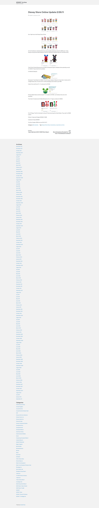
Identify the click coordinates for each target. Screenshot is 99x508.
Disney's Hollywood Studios (21, 423)
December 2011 (19, 284)
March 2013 (18, 254)
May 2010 (18, 323)
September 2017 (19, 152)
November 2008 (19, 361)
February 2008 (19, 380)
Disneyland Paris (19, 425)
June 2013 (18, 250)
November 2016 (19, 173)
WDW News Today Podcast (21, 486)
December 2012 (19, 261)
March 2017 (18, 165)
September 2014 (19, 225)
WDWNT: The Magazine (21, 496)
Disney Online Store (46, 125)
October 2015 (19, 200)
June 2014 (18, 229)
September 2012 (19, 265)
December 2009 (19, 334)
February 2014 (19, 238)
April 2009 (18, 350)
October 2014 (19, 223)
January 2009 (19, 357)
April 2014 (18, 234)
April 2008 (18, 376)
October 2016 (19, 175)
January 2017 (18, 169)
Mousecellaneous (19, 448)
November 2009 (19, 336)
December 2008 (19, 359)
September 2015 (19, 202)
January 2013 (18, 259)
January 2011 (18, 307)
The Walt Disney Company (21, 475)
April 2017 (18, 163)
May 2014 (18, 232)
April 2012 (18, 275)
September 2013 (19, 244)
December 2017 (19, 146)
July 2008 (18, 369)
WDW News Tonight (20, 488)
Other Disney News (20, 458)
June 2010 (18, 321)
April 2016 (18, 188)
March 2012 (18, 277)
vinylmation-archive (60, 125)
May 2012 (18, 273)
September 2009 (19, 340)
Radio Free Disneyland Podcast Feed (23, 465)
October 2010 (19, 313)
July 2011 (18, 294)
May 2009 (18, 348)
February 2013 (19, 257)
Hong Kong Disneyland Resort (22, 437)
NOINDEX (18, 456)
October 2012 (19, 263)
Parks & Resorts (19, 460)
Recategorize (19, 467)
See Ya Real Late (19, 469)
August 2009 (18, 342)
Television (18, 473)
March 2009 (18, 353)
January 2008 (19, 382)
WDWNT (31, 15)
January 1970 (18, 396)
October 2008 (19, 363)
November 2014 (19, 221)
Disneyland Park (19, 427)
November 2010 (19, 311)
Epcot (17, 435)
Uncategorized (19, 481)
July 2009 (18, 344)
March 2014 (18, 236)
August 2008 (18, 367)
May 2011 (18, 298)
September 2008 (19, 365)
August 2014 (18, 227)
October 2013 (19, 242)
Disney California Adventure (22, 415)
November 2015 (19, 198)
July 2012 (18, 269)
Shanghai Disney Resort (21, 471)
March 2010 (18, 327)
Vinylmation (53, 125)
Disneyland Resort (20, 429)
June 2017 (18, 159)
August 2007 (18, 392)
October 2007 (19, 388)
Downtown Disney (19, 431)
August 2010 (18, 317)
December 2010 (19, 309)
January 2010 (18, 332)
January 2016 (18, 194)
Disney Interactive (20, 419)
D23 (17, 412)
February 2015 (19, 215)
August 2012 (18, 267)
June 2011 (18, 296)
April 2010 (18, 325)
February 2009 (19, 355)
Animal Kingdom (19, 406)
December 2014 (19, 219)
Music (17, 452)
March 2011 (18, 302)
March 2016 (18, 190)
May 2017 (18, 161)
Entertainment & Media (21, 433)
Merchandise (35, 125)
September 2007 (19, 390)
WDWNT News (19, 492)
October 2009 (19, 338)
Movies (17, 450)
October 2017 (19, 150)
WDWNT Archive (21, 2)
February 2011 (19, 305)
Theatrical (18, 477)
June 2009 (18, 346)
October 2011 (18, 288)
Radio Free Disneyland (20, 463)
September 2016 (19, 177)
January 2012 (18, 282)
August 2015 (18, 204)
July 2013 (18, 248)
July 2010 (18, 319)
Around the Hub (19, 408)
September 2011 (19, 290)
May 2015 (18, 209)
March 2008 (18, 378)
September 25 (19, 398)
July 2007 (18, 394)
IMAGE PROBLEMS (20, 442)
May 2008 (18, 373)
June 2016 (18, 184)
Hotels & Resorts (19, 440)
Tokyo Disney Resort (20, 479)
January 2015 (18, 217)
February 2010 (19, 330)
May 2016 (18, 186)
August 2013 (18, 246)
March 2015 (18, 213)
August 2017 (18, 154)
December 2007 (19, 384)
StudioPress (22, 504)
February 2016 (19, 192)
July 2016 (18, 181)
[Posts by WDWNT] (29, 15)
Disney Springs (19, 421)
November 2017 (19, 148)
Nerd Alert (18, 454)
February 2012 (19, 280)
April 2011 (18, 300)
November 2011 (19, 286)
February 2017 (19, 167)
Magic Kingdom (19, 444)
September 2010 (19, 315)
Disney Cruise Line (20, 417)
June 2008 (18, 371)
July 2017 (18, 156)
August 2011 (18, 292)
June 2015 (18, 206)
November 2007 (19, 386)
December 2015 (19, 196)
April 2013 (18, 252)
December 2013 (19, 240)
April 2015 (18, 211)
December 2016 (19, 171)
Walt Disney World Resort (21, 483)
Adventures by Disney (20, 404)
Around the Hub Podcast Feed (22, 410)
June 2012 (18, 271)
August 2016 (18, 179)
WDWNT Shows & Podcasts (21, 494)
